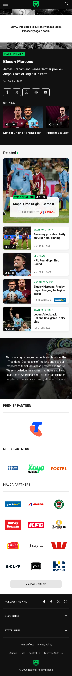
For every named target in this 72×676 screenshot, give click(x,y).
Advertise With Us (53, 653)
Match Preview (14, 54)
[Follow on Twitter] (58, 601)
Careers (13, 653)
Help (23, 653)
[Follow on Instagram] (65, 601)
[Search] (66, 4)
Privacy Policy (44, 644)
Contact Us (34, 653)
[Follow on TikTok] (44, 601)
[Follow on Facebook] (51, 601)
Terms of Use (27, 644)
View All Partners (36, 584)
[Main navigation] (5, 4)
